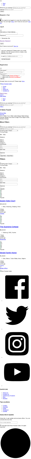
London (5, 405)
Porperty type (4, 130)
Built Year (2, 149)
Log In (2, 43)
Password (2, 35)
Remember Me (6, 38)
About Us (5, 89)
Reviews (5, 398)
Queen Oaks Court (7, 201)
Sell (4, 5)
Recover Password (5, 41)
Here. (12, 21)
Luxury (2, 265)
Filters (1, 106)
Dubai (4, 408)
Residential (3, 239)
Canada (5, 411)
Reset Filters (10, 155)
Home (4, 86)
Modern (2, 268)
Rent (4, 3)
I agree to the (10, 75)
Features (2, 153)
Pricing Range (4, 132)
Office (5, 268)
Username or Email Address (7, 32)
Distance (2, 137)
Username (3, 70)
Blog (4, 88)
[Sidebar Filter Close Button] (0, 162)
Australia (5, 407)
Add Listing (3, 96)
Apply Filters (3, 155)
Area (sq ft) (3, 144)
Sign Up (16, 46)
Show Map (3, 113)
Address (2, 9)
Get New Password (6, 59)
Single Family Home (8, 253)
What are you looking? (6, 7)
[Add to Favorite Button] (0, 215)
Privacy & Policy (14, 75)
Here (23, 81)
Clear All (2, 188)
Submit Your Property (9, 395)
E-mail (3, 56)
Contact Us (6, 90)
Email (2, 72)
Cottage (2, 213)
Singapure (6, 410)
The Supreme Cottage (9, 227)
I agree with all (11, 77)
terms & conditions (15, 77)
